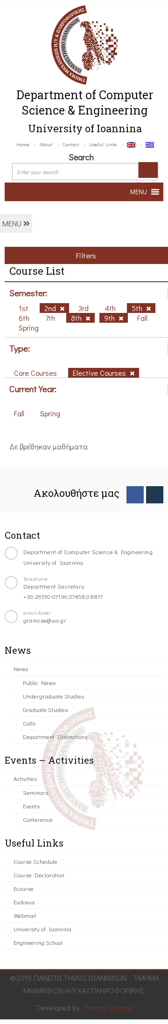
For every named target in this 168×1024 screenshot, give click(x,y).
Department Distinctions (55, 736)
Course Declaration (39, 875)
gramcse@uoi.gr (44, 620)
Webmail (25, 915)
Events (31, 806)
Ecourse (24, 888)
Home (22, 144)
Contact (71, 144)
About (46, 144)
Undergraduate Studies (53, 696)
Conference (38, 819)
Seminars (35, 792)
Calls (29, 723)
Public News (39, 682)
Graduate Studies (45, 709)
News (21, 668)
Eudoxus (24, 902)
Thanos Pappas (108, 1007)
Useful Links (103, 144)
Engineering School (38, 942)
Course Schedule (35, 861)
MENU (12, 223)
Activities (25, 778)
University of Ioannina (42, 929)
